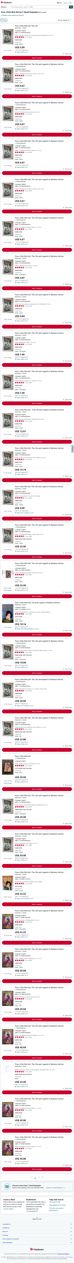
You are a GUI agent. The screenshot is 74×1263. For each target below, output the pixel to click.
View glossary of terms (57, 1205)
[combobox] (39, 7)
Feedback (72, 449)
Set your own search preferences (56, 1209)
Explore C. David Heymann (54, 1187)
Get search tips (54, 1202)
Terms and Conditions (63, 1254)
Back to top (37, 1219)
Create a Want (8, 1209)
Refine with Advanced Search (13, 15)
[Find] (71, 7)
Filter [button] (4, 20)
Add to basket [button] (37, 58)
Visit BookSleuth (32, 1211)
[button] (67, 54)
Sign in (65, 3)
